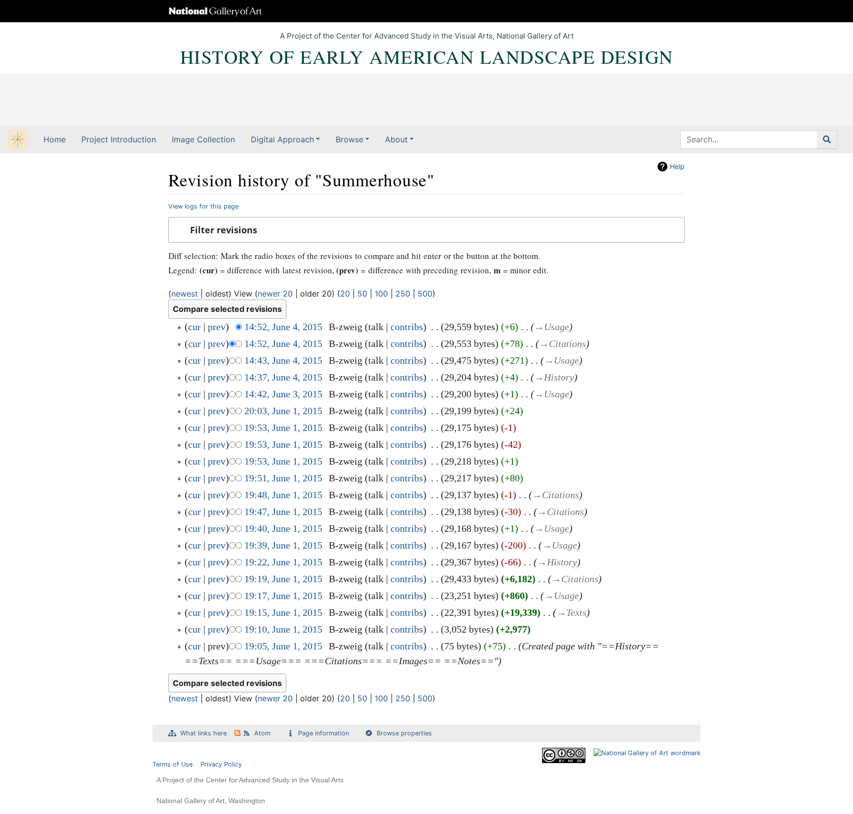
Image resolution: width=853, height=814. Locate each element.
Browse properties (404, 733)
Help (677, 166)
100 (381, 294)
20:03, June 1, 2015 (283, 410)
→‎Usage (551, 326)
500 (425, 294)
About (396, 139)
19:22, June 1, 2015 (283, 562)
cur (194, 326)
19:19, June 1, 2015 (283, 578)
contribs (406, 326)
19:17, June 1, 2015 (283, 595)
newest (184, 294)
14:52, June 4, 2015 (283, 326)
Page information (323, 733)
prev (217, 326)
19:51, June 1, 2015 (283, 477)
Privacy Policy (221, 764)
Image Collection (203, 139)
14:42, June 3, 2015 (283, 393)
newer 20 (275, 294)
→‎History (554, 377)
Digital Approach (282, 139)
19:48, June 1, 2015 (283, 494)
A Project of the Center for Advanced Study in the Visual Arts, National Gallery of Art (427, 36)
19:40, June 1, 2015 (283, 528)
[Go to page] (827, 139)
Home (54, 139)
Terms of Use (173, 764)
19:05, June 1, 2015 (283, 646)
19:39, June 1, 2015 (283, 545)
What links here (203, 733)
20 (345, 294)
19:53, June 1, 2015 (283, 427)
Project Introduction (118, 139)
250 (402, 294)
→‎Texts (571, 612)
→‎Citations (562, 343)
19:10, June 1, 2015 (283, 629)
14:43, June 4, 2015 (283, 360)
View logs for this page (203, 206)
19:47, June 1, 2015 (283, 511)
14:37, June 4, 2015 (283, 377)
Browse (349, 139)
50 (362, 294)
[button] (426, 230)
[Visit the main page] (18, 140)
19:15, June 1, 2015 (283, 612)
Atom (262, 733)
